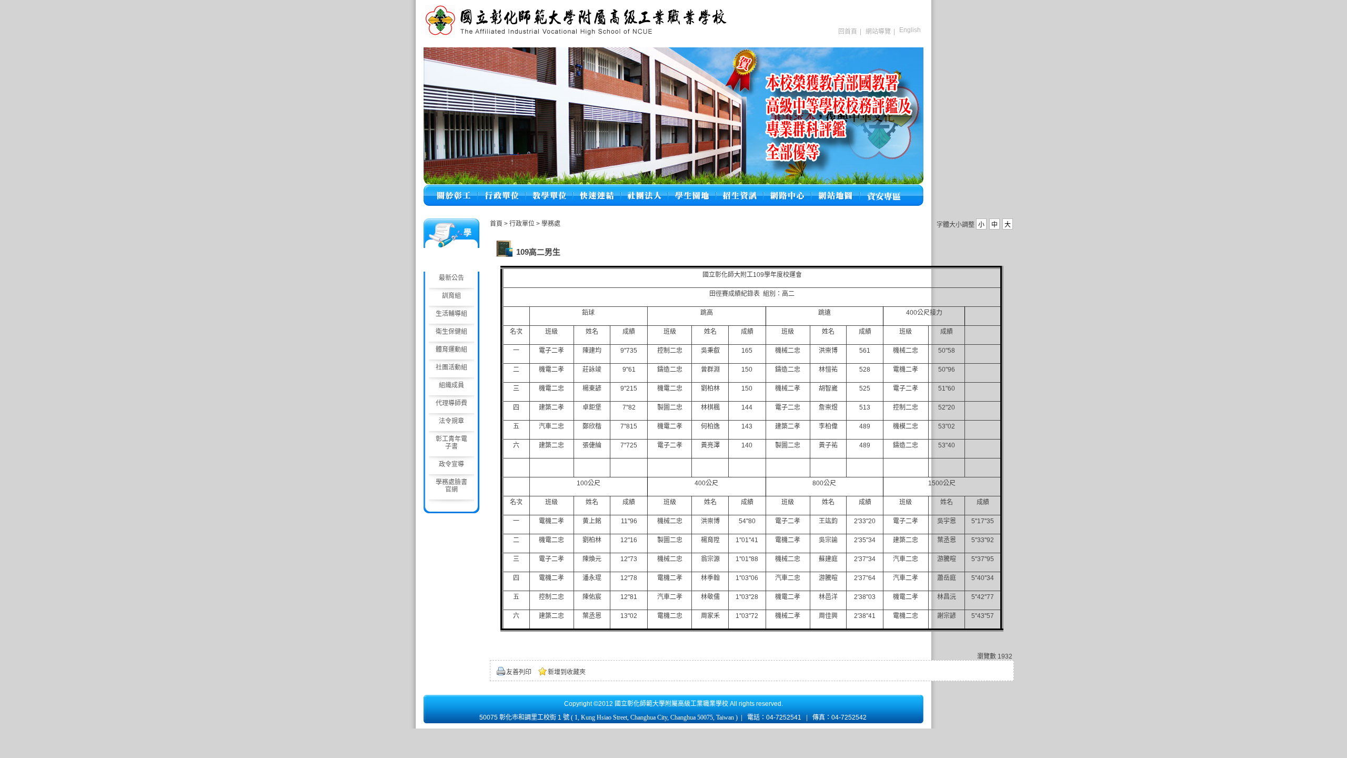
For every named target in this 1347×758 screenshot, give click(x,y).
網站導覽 (878, 31)
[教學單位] (549, 189)
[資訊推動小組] (787, 189)
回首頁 (847, 31)
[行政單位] (501, 189)
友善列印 (518, 672)
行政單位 (522, 223)
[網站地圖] (835, 189)
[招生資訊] (740, 189)
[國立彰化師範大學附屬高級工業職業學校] (576, 34)
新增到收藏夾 (567, 672)
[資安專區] (883, 189)
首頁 (496, 223)
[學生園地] (692, 189)
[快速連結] (597, 189)
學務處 (550, 223)
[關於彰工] (453, 189)
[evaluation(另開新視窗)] (673, 115)
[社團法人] (644, 189)
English (910, 30)
